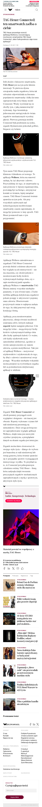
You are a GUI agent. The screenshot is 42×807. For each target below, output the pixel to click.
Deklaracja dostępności (29, 742)
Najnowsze (24, 576)
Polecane (15, 576)
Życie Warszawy (26, 762)
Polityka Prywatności (28, 733)
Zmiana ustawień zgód (29, 736)
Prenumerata (8, 753)
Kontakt (6, 736)
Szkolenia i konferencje (11, 769)
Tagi (31, 576)
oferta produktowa (10, 776)
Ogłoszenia (7, 751)
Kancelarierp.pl (26, 758)
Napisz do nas (8, 738)
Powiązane (6, 576)
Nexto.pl (24, 753)
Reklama (6, 749)
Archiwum (6, 756)
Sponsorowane (8, 14)
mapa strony (7, 773)
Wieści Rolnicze (26, 760)
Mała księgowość (27, 756)
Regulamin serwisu (27, 738)
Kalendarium (25, 773)
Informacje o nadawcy (29, 740)
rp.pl (4, 76)
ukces (17, 10)
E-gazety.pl (25, 751)
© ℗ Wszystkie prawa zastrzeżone (15, 562)
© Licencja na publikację (12, 560)
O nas (5, 733)
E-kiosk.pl (24, 749)
